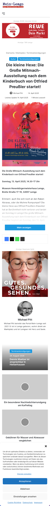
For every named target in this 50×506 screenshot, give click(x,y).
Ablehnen (25, 489)
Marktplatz (20, 53)
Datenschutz (28, 502)
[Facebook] (7, 239)
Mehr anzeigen (24, 227)
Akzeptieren (25, 481)
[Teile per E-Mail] (22, 239)
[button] (45, 446)
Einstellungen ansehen (25, 496)
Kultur (13, 59)
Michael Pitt (18, 93)
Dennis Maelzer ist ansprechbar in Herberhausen (19, 362)
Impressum (38, 502)
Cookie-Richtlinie (14, 502)
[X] (12, 239)
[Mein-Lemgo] (13, 5)
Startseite (9, 53)
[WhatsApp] (17, 239)
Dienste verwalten (24, 474)
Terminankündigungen (36, 53)
